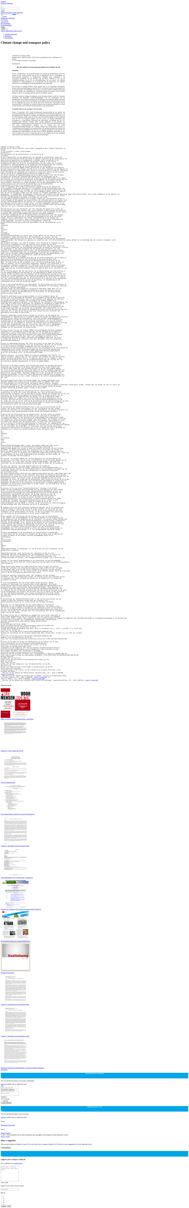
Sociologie (8, 36)
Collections (11, 18)
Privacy (3, 1136)
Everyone (6, 1099)
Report (3, 1133)
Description (7, 1090)
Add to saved (17, 31)
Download (4, 1070)
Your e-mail (4, 1182)
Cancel (4, 1206)
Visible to (4, 1097)
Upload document (6, 12)
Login (3, 11)
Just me (5, 1101)
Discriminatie (9, 38)
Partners (7, 1133)
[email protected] (7, 674)
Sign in (3, 1084)
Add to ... (4, 29)
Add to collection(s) (7, 31)
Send (8, 1206)
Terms (8, 1136)
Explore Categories (7, 3)
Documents (4, 1125)
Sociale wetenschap (11, 34)
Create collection (6, 1103)
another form (18, 1163)
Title (2, 1086)
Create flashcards (17, 12)
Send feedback (6, 1148)
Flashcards (4, 18)
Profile (3, 27)
